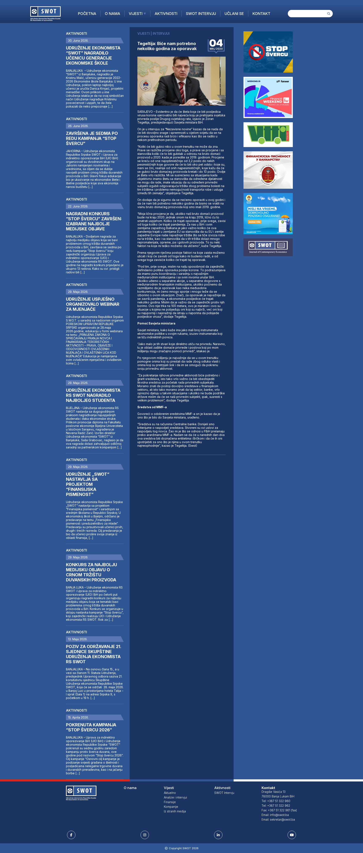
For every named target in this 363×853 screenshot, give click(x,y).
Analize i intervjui (175, 797)
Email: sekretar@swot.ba (278, 819)
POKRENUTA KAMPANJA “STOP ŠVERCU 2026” (91, 727)
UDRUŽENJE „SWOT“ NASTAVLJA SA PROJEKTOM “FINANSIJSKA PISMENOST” (87, 484)
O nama (112, 13)
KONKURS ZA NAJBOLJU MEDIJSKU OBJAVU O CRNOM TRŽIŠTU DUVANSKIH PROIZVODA (91, 572)
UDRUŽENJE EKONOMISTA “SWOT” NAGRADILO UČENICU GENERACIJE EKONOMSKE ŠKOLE (93, 55)
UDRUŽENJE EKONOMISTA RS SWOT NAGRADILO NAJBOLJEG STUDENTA (93, 395)
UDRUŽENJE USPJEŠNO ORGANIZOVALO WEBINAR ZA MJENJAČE (92, 304)
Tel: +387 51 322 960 (276, 801)
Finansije (170, 802)
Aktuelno (170, 793)
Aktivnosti (166, 13)
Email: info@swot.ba (275, 815)
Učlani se (234, 13)
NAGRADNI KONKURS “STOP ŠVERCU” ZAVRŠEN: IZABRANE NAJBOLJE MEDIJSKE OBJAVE (94, 221)
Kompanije (171, 806)
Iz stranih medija (175, 811)
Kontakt (261, 13)
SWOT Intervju (201, 13)
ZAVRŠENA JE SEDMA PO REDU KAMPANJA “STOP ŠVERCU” (92, 138)
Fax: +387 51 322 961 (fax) (279, 810)
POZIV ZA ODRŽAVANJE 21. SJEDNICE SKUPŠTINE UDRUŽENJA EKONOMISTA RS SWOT (93, 654)
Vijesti (135, 13)
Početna (87, 13)
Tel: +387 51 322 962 (276, 805)
